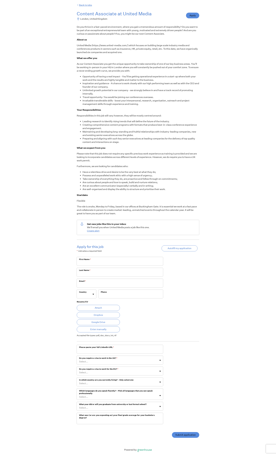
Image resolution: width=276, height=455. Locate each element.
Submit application (185, 434)
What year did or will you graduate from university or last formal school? (113, 404)
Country (83, 292)
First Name (85, 259)
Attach (98, 307)
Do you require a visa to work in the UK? (98, 358)
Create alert (93, 230)
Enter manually (98, 329)
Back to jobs (85, 5)
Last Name (85, 270)
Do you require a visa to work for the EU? (98, 369)
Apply (192, 15)
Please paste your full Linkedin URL (96, 347)
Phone (104, 292)
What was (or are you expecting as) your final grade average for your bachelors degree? (117, 416)
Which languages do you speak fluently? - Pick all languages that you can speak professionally (116, 392)
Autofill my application (179, 248)
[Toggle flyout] (93, 294)
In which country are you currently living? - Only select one (106, 380)
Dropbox (98, 315)
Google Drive (98, 322)
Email (82, 281)
